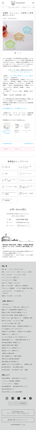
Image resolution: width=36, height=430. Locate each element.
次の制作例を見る (7, 143)
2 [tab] (18, 52)
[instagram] (7, 398)
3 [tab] (21, 52)
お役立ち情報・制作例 (13, 7)
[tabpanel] (18, 35)
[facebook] (13, 398)
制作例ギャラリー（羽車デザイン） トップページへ (18, 149)
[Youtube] (24, 398)
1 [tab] (15, 52)
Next (26, 35)
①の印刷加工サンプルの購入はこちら (14, 108)
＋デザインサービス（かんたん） (21, 72)
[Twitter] (19, 398)
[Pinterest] (30, 398)
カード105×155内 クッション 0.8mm (21, 75)
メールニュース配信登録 (19, 403)
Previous (10, 35)
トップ (2, 7)
